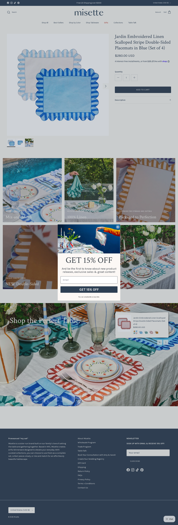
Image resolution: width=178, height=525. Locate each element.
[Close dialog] (117, 227)
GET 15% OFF (89, 289)
